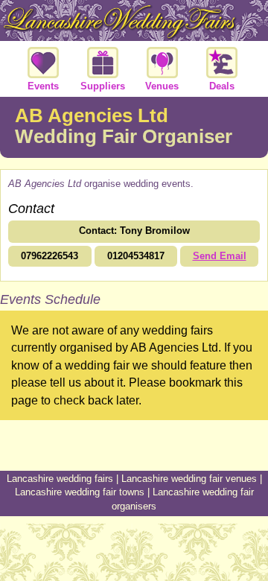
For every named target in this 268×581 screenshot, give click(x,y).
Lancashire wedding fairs (60, 478)
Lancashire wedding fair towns (79, 492)
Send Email (219, 255)
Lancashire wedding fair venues (189, 478)
